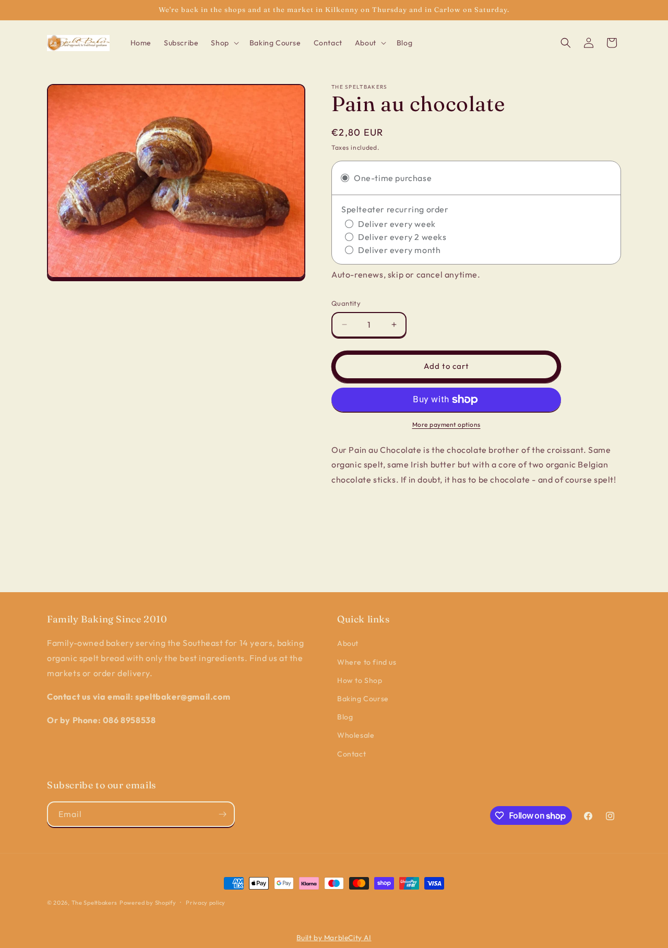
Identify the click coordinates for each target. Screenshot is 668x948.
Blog (345, 717)
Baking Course (363, 698)
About (348, 643)
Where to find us (367, 662)
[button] (224, 43)
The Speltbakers (94, 902)
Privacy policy (205, 902)
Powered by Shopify (148, 902)
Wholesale (355, 735)
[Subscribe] (222, 814)
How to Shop (360, 680)
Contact (351, 754)
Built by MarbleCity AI (333, 937)
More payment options (446, 424)
